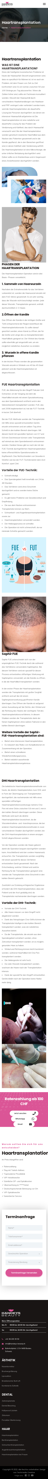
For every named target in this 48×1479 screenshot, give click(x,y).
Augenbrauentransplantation (13, 1450)
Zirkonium (6, 1415)
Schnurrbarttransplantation (13, 1445)
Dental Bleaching (9, 1406)
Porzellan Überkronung (11, 1420)
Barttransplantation (10, 1440)
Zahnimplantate (8, 1401)
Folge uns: (19, 1475)
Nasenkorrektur (8, 1366)
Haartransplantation (10, 1435)
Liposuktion (6, 1376)
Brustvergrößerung (9, 1371)
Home (5, 27)
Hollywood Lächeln (9, 1410)
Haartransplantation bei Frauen (15, 1454)
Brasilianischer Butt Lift (11, 1381)
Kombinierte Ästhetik (10, 1386)
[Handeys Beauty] (7, 4)
